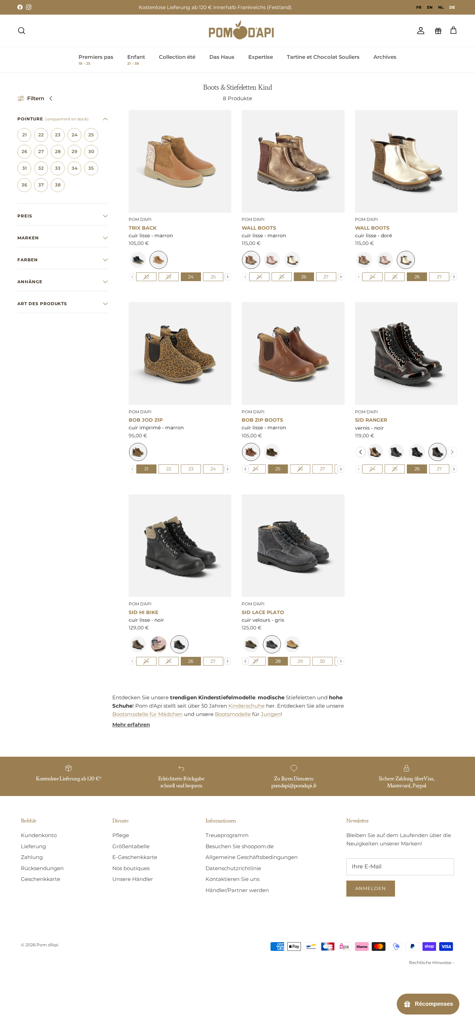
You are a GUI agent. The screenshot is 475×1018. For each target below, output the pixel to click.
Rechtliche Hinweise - (431, 962)
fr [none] (418, 7)
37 (41, 185)
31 (24, 168)
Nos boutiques (131, 868)
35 (91, 168)
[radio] (138, 260)
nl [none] (441, 7)
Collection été (177, 57)
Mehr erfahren (131, 724)
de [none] (452, 7)
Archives (384, 57)
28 (58, 151)
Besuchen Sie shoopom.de (240, 846)
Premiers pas (96, 60)
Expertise (260, 57)
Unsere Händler (132, 879)
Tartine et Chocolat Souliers (323, 57)
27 (41, 151)
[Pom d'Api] (244, 30)
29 (74, 151)
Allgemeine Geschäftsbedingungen (252, 857)
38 (58, 185)
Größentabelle (131, 846)
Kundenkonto (39, 835)
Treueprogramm (227, 835)
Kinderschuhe (246, 705)
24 (75, 134)
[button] (62, 119)
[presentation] (227, 276)
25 (91, 134)
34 (75, 168)
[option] (418, 7)
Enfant (136, 60)
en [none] (430, 7)
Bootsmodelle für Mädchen (147, 714)
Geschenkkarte (40, 879)
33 (58, 168)
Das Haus (221, 57)
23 (58, 134)
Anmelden (370, 888)
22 (41, 134)
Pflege (120, 835)
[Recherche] (21, 30)
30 (91, 151)
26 (24, 151)
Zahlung (32, 857)
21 (24, 134)
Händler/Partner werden (237, 890)
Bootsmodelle (233, 714)
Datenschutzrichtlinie (233, 868)
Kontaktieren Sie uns (232, 879)
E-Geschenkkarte (134, 857)
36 (24, 185)
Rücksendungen (42, 868)
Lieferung (33, 846)
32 (41, 168)
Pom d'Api (47, 944)
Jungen (271, 714)
